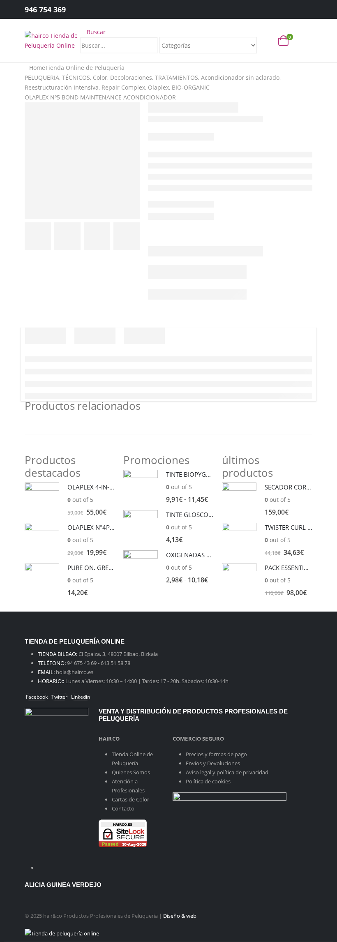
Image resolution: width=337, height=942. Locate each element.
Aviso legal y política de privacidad (227, 772)
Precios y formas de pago (216, 754)
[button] (93, 32)
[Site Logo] (52, 40)
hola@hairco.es (74, 672)
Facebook (37, 696)
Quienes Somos (131, 772)
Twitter (59, 696)
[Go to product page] (42, 500)
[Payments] (62, 933)
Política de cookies (208, 781)
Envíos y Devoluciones (213, 763)
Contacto (123, 808)
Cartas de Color (130, 799)
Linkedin (80, 696)
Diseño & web (179, 915)
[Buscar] (265, 46)
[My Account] (299, 9)
